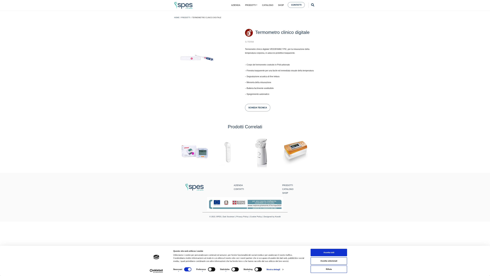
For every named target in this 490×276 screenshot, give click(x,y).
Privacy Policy (242, 217)
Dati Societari (229, 217)
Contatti (296, 5)
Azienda (235, 5)
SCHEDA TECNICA (257, 107)
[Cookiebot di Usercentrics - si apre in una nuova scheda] (156, 271)
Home (176, 18)
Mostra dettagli (273, 269)
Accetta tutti (328, 252)
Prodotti (250, 5)
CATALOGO (267, 5)
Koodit (278, 217)
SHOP (281, 5)
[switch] (211, 269)
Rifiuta (329, 269)
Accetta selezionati (328, 261)
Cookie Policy (256, 217)
